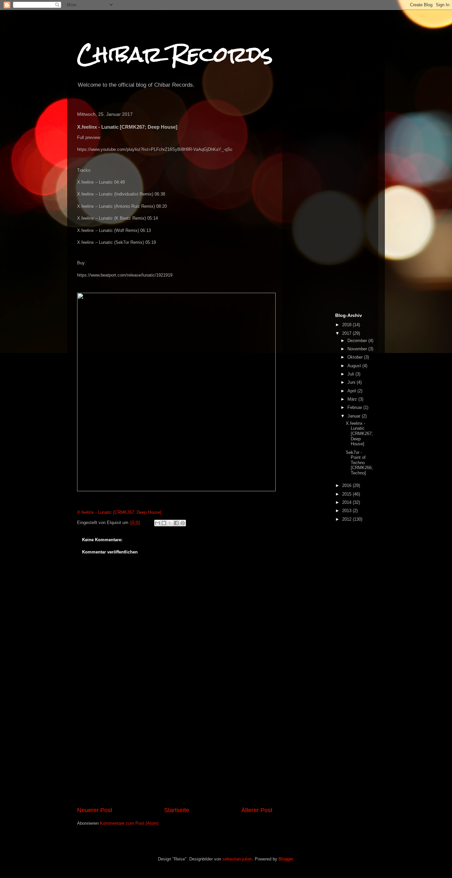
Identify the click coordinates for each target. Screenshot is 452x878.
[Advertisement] (174, 756)
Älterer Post (256, 810)
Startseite (176, 810)
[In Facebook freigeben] (176, 523)
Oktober (355, 357)
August (354, 365)
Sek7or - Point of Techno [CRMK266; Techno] (359, 462)
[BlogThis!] (163, 523)
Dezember (357, 340)
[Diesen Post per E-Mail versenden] (157, 523)
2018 (347, 324)
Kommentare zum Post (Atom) (129, 823)
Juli (351, 374)
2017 (347, 333)
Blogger (286, 858)
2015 (347, 494)
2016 (347, 485)
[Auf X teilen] (170, 523)
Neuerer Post (94, 810)
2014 (347, 502)
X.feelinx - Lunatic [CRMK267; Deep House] (119, 512)
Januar (354, 416)
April (352, 390)
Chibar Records (175, 54)
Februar (355, 407)
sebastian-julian (237, 858)
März (352, 399)
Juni (352, 382)
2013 (347, 510)
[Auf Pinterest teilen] (182, 523)
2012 (347, 519)
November (357, 348)
